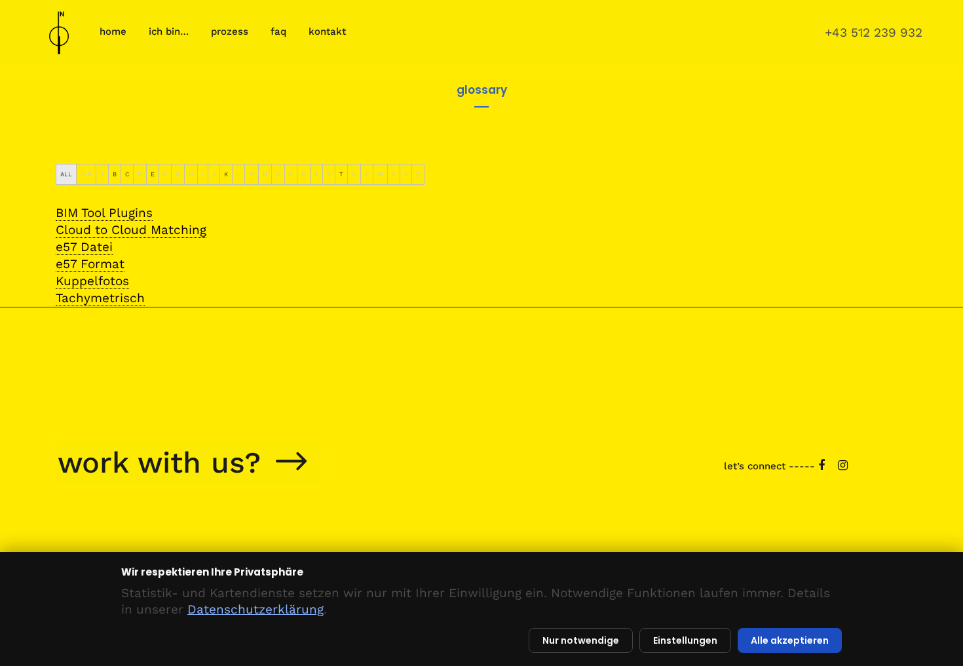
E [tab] (153, 174)
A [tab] (102, 174)
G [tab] (178, 174)
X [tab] (394, 174)
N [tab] (265, 174)
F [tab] (165, 174)
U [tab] (354, 174)
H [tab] (191, 174)
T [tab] (341, 174)
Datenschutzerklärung (255, 609)
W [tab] (380, 174)
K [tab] (226, 174)
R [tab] (316, 174)
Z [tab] (418, 174)
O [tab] (278, 174)
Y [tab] (405, 174)
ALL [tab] (66, 174)
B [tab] (115, 174)
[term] (104, 213)
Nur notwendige (580, 640)
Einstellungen (685, 640)
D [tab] (140, 174)
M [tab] (251, 174)
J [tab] (214, 174)
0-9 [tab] (86, 174)
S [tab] (329, 174)
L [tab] (238, 174)
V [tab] (367, 174)
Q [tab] (303, 174)
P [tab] (291, 174)
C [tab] (127, 174)
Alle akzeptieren (790, 640)
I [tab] (203, 174)
